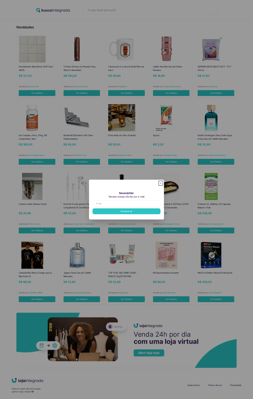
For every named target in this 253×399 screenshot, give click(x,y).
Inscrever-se (126, 211)
